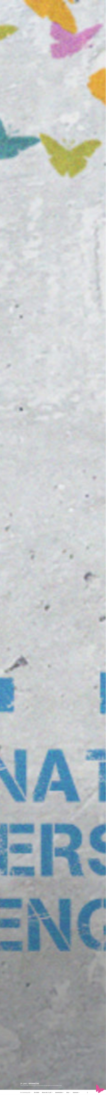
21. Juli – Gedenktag (29, 1083)
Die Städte (36, 1092)
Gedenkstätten (59, 1092)
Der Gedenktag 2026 (25, 1092)
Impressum (75, 1092)
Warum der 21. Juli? (46, 1092)
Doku (67, 1092)
